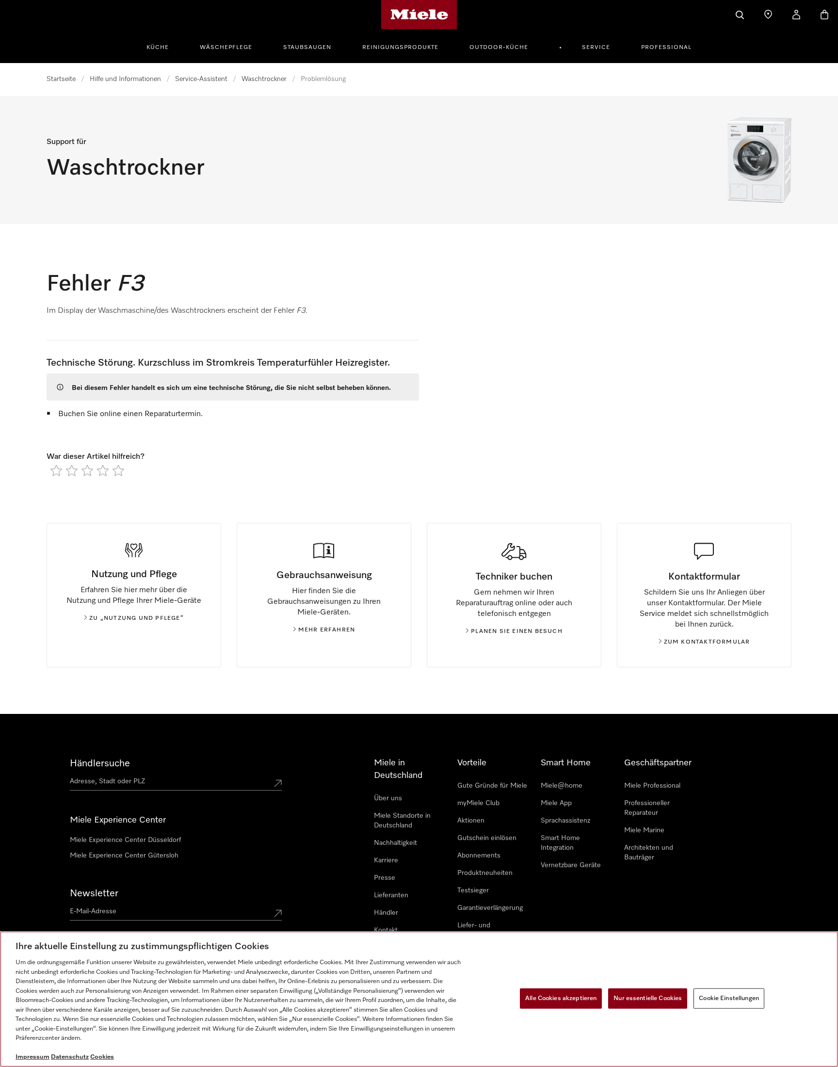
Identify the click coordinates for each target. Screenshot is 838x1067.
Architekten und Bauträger (648, 852)
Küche (157, 47)
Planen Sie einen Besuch (517, 631)
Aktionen (470, 820)
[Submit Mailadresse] (278, 913)
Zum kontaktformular (707, 642)
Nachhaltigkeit (395, 843)
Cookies (102, 1057)
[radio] (56, 470)
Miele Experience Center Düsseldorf (125, 840)
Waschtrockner (264, 79)
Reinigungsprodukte (400, 47)
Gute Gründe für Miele (492, 785)
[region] (419, 999)
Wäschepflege (226, 47)
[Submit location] (278, 783)
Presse (384, 877)
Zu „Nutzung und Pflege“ (136, 618)
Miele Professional (652, 785)
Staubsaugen (307, 47)
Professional (666, 47)
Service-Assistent (201, 79)
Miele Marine (644, 830)
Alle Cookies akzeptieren (560, 998)
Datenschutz (70, 1057)
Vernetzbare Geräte (571, 865)
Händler (386, 912)
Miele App (556, 803)
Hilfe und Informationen (125, 79)
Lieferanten (391, 895)
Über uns (388, 798)
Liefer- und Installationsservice (486, 930)
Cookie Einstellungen (729, 998)
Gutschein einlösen (486, 838)
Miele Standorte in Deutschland (402, 820)
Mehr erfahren (326, 630)
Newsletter (94, 893)
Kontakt (386, 930)
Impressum (32, 1057)
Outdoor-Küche (498, 47)
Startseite (61, 79)
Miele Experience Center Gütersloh (124, 855)
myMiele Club (478, 803)
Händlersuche (100, 763)
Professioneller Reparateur (647, 808)
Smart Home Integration (560, 843)
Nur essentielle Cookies (647, 998)
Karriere (386, 860)
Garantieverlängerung (490, 908)
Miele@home (561, 785)
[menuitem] (162, 46)
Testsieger (473, 890)
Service (596, 47)
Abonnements (478, 855)
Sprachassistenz (565, 820)
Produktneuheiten (485, 873)
